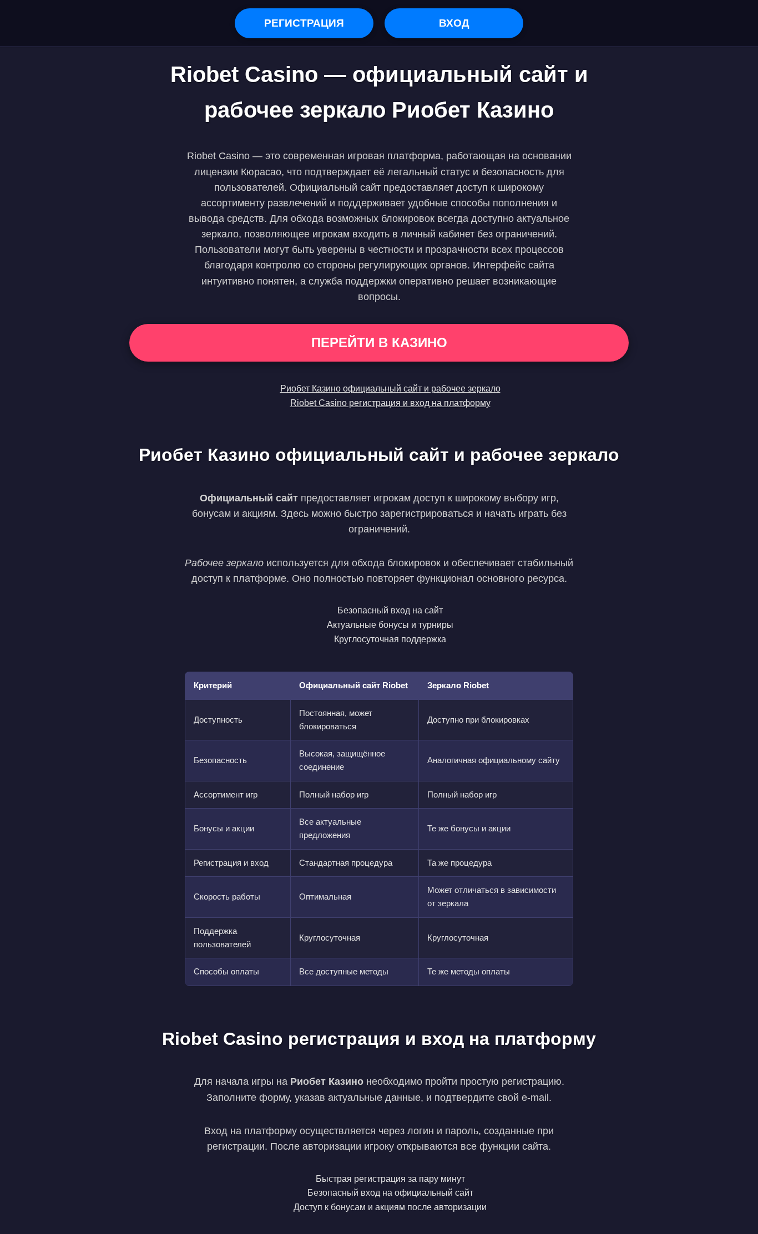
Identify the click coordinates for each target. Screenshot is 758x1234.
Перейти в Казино (379, 342)
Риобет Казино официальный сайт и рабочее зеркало (390, 388)
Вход (454, 23)
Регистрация (304, 23)
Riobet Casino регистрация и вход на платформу (390, 403)
